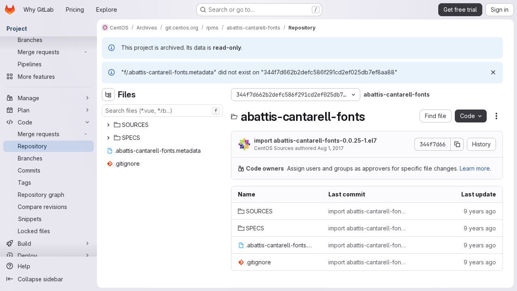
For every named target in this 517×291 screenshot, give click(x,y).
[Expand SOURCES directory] (108, 125)
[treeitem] (163, 124)
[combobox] (162, 110)
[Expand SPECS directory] (108, 138)
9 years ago (480, 211)
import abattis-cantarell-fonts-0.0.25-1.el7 (315, 140)
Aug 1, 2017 (330, 148)
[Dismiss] (493, 72)
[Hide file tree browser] (108, 94)
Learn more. (475, 168)
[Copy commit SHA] (457, 144)
